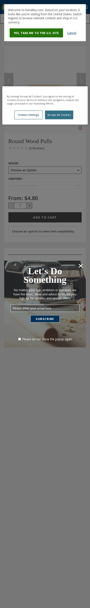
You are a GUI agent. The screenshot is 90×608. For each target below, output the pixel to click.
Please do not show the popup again (47, 339)
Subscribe (45, 319)
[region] (45, 105)
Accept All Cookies (59, 114)
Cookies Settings (28, 114)
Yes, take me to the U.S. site (36, 33)
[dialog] (45, 22)
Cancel (71, 33)
